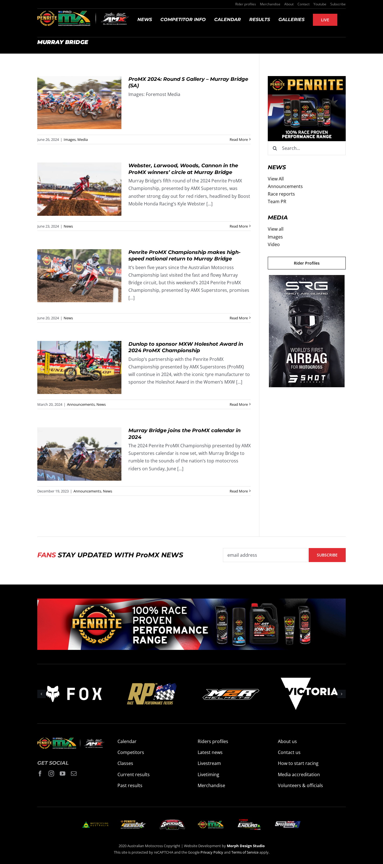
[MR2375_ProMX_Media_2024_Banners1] (191, 602)
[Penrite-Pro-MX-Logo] (211, 823)
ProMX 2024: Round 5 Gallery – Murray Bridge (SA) (79, 102)
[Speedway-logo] (287, 823)
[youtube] (62, 773)
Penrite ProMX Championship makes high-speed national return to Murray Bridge (79, 275)
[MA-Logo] (95, 824)
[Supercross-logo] (172, 822)
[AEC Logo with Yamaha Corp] (249, 820)
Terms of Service (245, 852)
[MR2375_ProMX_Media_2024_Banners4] (307, 80)
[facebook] (40, 773)
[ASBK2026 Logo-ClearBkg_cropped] (134, 822)
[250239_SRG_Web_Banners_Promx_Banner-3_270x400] (307, 279)
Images (70, 139)
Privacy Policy (211, 852)
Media (82, 139)
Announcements (81, 404)
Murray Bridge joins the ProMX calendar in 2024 (79, 454)
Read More (239, 139)
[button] (41, 694)
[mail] (74, 773)
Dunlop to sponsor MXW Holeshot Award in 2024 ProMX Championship (79, 367)
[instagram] (51, 773)
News (68, 226)
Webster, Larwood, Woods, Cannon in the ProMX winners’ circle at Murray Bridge (79, 189)
